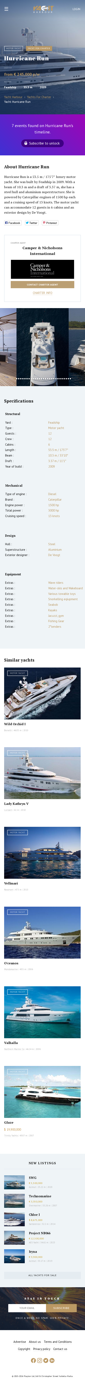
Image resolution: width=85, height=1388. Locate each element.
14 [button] (41, 378)
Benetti (8, 730)
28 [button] (70, 378)
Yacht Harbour (43, 10)
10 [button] (33, 378)
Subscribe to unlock (44, 143)
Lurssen (8, 810)
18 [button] (49, 378)
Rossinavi (8, 889)
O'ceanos (11, 963)
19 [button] (51, 378)
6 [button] (25, 378)
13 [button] (39, 378)
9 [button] (31, 378)
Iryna (33, 1251)
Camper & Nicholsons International (42, 250)
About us (35, 1342)
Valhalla (11, 1042)
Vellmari (11, 883)
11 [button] (35, 378)
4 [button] (20, 378)
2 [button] (16, 378)
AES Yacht (34, 1242)
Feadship (10, 87)
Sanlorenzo (34, 1224)
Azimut (32, 1187)
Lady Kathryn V (16, 803)
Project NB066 (39, 1233)
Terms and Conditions (58, 1342)
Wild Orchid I (15, 724)
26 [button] (66, 378)
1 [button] (14, 378)
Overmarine (35, 1205)
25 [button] (64, 378)
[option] (43, 347)
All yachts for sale (42, 1275)
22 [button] (58, 378)
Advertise (19, 1342)
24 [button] (62, 378)
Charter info (42, 293)
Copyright (24, 1349)
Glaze (8, 1122)
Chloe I (34, 1214)
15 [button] (43, 378)
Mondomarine (11, 969)
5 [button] (23, 378)
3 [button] (18, 378)
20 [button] (53, 378)
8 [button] (29, 378)
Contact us (60, 1349)
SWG (32, 1178)
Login (76, 9)
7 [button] (27, 378)
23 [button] (60, 378)
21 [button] (56, 378)
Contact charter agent (42, 284)
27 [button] (68, 378)
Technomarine (40, 1196)
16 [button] (45, 378)
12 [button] (37, 378)
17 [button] (47, 378)
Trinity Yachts (11, 1135)
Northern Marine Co (14, 1049)
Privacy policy (41, 1349)
